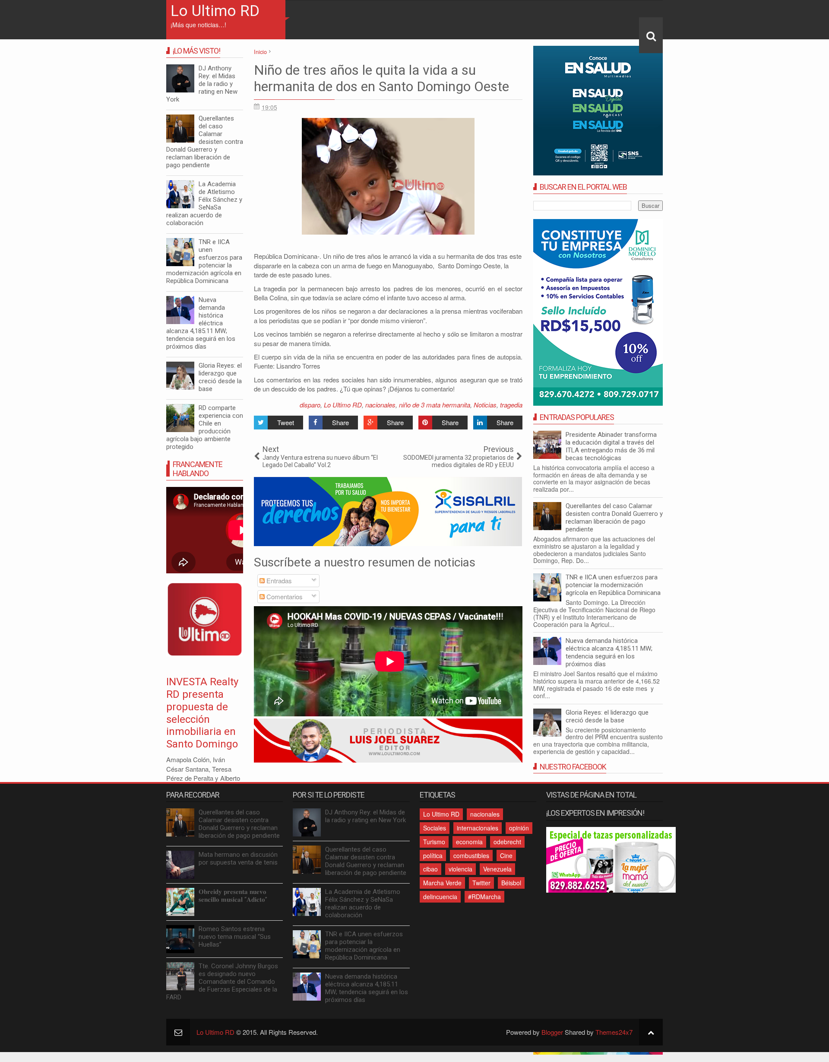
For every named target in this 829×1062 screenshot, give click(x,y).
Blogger (552, 1032)
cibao (430, 869)
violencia (460, 869)
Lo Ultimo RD (215, 11)
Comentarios (284, 596)
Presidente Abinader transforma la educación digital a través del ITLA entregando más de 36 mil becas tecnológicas (611, 446)
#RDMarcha (484, 896)
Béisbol (511, 882)
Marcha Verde (442, 882)
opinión (519, 828)
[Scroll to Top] (651, 1032)
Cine (506, 855)
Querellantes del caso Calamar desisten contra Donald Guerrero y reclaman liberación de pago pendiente (614, 517)
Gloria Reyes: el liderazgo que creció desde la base (607, 716)
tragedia (511, 404)
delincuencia (440, 896)
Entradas (278, 580)
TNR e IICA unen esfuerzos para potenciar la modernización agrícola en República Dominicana (613, 585)
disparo (310, 404)
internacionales (477, 828)
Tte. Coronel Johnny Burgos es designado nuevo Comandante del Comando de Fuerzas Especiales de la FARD (222, 981)
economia (469, 841)
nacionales (380, 404)
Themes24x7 (614, 1032)
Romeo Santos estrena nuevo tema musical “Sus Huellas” (235, 936)
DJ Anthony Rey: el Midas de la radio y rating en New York (201, 83)
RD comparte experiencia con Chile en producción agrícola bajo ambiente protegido (204, 427)
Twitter (481, 882)
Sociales (434, 828)
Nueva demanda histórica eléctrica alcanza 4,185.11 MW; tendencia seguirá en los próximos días (609, 652)
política (433, 855)
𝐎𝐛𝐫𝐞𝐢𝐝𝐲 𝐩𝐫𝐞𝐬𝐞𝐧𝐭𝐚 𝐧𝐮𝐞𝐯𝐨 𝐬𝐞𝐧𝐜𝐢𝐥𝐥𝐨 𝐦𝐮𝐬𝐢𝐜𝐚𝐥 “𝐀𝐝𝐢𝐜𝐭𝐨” (233, 895)
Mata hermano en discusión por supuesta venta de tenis (238, 858)
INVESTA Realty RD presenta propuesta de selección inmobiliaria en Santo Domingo (202, 713)
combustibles (471, 855)
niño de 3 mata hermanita (434, 404)
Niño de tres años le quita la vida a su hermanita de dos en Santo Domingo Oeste (381, 78)
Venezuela (497, 869)
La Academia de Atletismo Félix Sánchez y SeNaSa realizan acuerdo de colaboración (204, 203)
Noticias (485, 404)
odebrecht (507, 841)
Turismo (434, 841)
